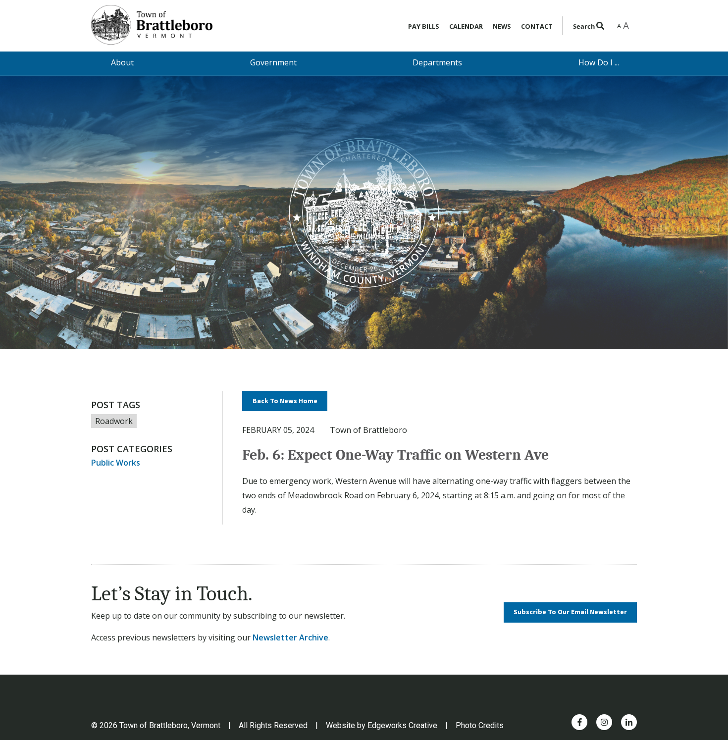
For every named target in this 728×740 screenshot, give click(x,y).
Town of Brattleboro (368, 429)
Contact (537, 26)
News (502, 26)
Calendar (466, 26)
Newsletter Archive (290, 637)
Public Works (115, 462)
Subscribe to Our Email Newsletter (570, 612)
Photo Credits (480, 725)
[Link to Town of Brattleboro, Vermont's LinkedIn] (628, 722)
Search (584, 26)
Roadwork (114, 421)
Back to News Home (285, 401)
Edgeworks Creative (402, 725)
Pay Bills (423, 26)
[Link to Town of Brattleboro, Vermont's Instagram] (604, 722)
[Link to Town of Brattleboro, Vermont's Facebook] (579, 722)
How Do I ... (598, 62)
